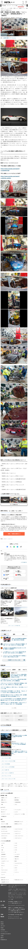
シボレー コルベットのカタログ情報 (8, 761)
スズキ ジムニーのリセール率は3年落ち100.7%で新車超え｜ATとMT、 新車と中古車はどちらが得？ (15, 656)
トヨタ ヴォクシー (18, 838)
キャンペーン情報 (4, 823)
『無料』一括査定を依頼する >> (14, 533)
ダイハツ (3, 852)
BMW (16, 861)
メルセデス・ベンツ (5, 861)
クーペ (15, 896)
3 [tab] (15, 507)
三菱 (2, 849)
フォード (3, 874)
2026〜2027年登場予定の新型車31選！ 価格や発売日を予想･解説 (19, 639)
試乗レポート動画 (11, 909)
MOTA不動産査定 (11, 914)
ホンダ (16, 845)
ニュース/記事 (20, 5)
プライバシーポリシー (4, 931)
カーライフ (3, 807)
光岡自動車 (3, 854)
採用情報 (2, 923)
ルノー (18, 890)
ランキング (3, 877)
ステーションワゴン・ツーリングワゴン (15, 894)
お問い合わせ (3, 925)
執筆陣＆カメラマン (18, 823)
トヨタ (16, 843)
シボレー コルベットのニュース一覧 (8, 778)
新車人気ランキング (5, 879)
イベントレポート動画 (12, 912)
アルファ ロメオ (4, 870)
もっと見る (14, 707)
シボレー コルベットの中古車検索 (7, 766)
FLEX (21, 918)
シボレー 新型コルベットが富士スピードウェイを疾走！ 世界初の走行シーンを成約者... (19, 752)
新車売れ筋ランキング (19, 821)
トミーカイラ (17, 854)
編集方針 (2, 937)
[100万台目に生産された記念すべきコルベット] (14, 117)
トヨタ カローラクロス (5, 833)
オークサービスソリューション (13, 918)
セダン (25, 892)
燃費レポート (3, 799)
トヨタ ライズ (4, 829)
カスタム (25, 5)
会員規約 (2, 935)
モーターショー (4, 809)
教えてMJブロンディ (20, 912)
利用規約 (2, 927)
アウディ (3, 863)
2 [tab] (13, 507)
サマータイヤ (18, 905)
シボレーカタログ (18, 784)
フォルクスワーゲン (18, 863)
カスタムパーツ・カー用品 (20, 814)
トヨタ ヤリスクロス (18, 829)
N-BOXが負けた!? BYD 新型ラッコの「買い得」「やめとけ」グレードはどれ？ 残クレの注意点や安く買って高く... (14, 691)
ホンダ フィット (18, 831)
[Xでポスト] (10, 546)
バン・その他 (10, 899)
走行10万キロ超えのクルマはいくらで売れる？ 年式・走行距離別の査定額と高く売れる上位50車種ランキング (14, 695)
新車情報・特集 (4, 795)
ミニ (2, 867)
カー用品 (2, 905)
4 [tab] (17, 507)
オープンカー (19, 896)
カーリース (9, 5)
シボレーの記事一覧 (5, 769)
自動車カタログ (10, 784)
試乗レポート (14, 741)
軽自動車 (9, 892)
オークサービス (16, 916)
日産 (2, 845)
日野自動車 (17, 856)
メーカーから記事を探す (6, 840)
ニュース (7, 716)
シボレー (5, 538)
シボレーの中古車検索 (5, 763)
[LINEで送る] (14, 546)
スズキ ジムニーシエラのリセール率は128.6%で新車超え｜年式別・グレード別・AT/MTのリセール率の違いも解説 (15, 644)
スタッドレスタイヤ (11, 905)
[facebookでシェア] (7, 546)
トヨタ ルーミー (18, 833)
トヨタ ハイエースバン (19, 835)
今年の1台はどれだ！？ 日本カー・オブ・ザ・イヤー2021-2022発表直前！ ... (19, 744)
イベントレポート (18, 809)
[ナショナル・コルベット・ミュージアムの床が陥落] (14, 27)
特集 (2, 804)
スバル (16, 847)
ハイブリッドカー (11, 897)
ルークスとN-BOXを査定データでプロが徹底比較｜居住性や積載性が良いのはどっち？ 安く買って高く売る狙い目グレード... (14, 699)
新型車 (20, 716)
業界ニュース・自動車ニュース (19, 8)
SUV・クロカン (11, 896)
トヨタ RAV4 (3, 838)
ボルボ (16, 867)
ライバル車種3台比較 (12, 910)
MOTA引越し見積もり (19, 914)
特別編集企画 (3, 816)
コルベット (10, 538)
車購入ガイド (21, 719)
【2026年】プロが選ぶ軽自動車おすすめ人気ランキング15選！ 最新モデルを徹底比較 (14, 648)
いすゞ (16, 852)
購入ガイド (3, 811)
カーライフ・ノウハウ (5, 814)
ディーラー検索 (14, 5)
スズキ (16, 849)
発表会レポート (4, 802)
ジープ (16, 870)
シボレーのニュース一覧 (6, 775)
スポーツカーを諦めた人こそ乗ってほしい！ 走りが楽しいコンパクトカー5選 (14, 688)
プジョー (16, 865)
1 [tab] (11, 507)
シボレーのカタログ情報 (6, 758)
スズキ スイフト (4, 835)
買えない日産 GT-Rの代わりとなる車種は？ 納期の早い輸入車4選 (19, 736)
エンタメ (16, 811)
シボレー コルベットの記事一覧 (7, 772)
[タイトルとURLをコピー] (20, 546)
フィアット (17, 872)
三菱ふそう (17, 858)
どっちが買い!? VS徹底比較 (20, 909)
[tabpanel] (5, 500)
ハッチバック (20, 892)
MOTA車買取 (10, 901)
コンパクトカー (15, 892)
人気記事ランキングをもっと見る (14, 659)
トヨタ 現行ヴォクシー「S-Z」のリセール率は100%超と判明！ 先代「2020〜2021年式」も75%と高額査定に (14, 652)
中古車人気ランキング (19, 879)
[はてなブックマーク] (17, 546)
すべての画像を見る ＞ (14, 504)
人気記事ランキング (5, 882)
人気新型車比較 (17, 802)
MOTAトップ (3, 8)
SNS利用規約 (3, 929)
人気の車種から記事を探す (6, 826)
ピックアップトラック (19, 897)
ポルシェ (3, 865)
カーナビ (22, 905)
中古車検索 (4, 5)
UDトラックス (4, 858)
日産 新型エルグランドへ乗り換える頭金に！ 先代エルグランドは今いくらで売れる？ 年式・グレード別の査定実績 (14, 703)
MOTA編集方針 (24, 562)
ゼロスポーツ (3, 856)
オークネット (10, 916)
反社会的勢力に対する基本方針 (6, 933)
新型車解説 (13, 733)
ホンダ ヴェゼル (4, 831)
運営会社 (2, 921)
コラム (7, 719)
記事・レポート (10, 786)
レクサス (3, 843)
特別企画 (3, 821)
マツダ (2, 847)
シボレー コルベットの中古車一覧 (14, 625)
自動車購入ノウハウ (14, 672)
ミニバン (24, 894)
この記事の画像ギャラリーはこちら (9, 37)
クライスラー (3, 872)
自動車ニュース (4, 797)
